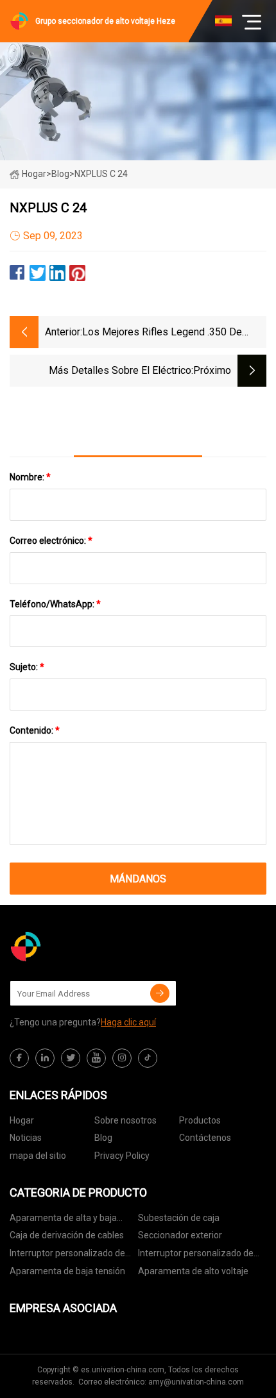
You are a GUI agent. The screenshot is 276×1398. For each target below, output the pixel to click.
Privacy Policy (122, 1155)
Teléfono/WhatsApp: (55, 604)
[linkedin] (45, 1058)
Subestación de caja (179, 1218)
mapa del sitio (38, 1155)
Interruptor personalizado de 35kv (196, 1255)
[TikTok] (147, 1058)
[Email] (159, 993)
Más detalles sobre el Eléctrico (120, 370)
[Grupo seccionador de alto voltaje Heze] (74, 947)
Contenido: (35, 730)
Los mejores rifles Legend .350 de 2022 (162, 333)
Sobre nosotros (125, 1120)
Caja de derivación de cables (67, 1235)
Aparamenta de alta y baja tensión (63, 1220)
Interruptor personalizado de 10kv (67, 1255)
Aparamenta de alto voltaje (193, 1271)
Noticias (26, 1138)
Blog (103, 1138)
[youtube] (96, 1058)
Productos (200, 1120)
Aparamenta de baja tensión (67, 1271)
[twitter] (70, 1058)
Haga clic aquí (128, 1022)
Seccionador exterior (180, 1235)
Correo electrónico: (51, 540)
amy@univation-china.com (196, 1381)
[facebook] (19, 1058)
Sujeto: (27, 667)
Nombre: (30, 477)
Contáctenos (205, 1138)
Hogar (34, 174)
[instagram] (122, 1058)
